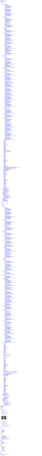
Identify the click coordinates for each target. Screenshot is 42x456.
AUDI (5, 8)
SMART (5, 185)
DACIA (5, 226)
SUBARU (5, 121)
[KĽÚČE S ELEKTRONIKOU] (4, 412)
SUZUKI (5, 146)
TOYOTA (5, 127)
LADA (4, 270)
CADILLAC (5, 172)
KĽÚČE (5, 150)
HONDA (5, 143)
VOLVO (5, 136)
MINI (5, 80)
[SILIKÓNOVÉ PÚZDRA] (4, 422)
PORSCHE (5, 100)
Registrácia (2, 442)
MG (4, 87)
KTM (4, 349)
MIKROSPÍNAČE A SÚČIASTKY (6, 188)
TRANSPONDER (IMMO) (8, 14)
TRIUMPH (5, 350)
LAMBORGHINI (6, 68)
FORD (5, 37)
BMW (4, 141)
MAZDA (5, 72)
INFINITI (5, 55)
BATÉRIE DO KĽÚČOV (5, 394)
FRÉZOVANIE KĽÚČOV (5, 198)
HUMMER (5, 44)
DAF (4, 230)
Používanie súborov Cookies (4, 437)
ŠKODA (5, 164)
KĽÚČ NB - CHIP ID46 (6, 397)
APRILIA (5, 344)
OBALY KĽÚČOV (7, 5)
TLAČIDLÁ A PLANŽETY (8, 7)
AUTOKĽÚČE (5, 4)
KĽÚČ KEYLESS (6, 191)
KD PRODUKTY (4, 395)
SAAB (5, 107)
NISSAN (5, 181)
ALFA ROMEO (5, 152)
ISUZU (4, 362)
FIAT (5, 33)
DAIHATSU (5, 28)
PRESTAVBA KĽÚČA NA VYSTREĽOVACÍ (10, 19)
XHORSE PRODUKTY (5, 398)
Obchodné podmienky (5, 199)
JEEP (5, 57)
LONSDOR (4, 193)
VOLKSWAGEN (5, 166)
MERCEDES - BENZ (6, 76)
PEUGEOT (5, 163)
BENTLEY (5, 16)
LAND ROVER (6, 64)
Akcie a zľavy (2, 429)
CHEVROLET (5, 161)
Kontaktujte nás (2, 0)
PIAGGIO (5, 148)
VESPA (5, 149)
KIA (5, 60)
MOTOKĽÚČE (5, 140)
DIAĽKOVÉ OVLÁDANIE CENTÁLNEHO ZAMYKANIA (10, 168)
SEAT (4, 184)
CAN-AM (5, 345)
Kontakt (2, 201)
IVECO (4, 157)
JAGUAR (5, 56)
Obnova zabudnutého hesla (4, 443)
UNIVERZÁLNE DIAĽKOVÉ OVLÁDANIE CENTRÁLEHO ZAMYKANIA (11, 167)
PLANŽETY (4, 194)
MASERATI (5, 75)
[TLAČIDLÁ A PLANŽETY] (4, 420)
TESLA (5, 131)
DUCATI (5, 142)
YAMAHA (5, 147)
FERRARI (5, 235)
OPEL (4, 162)
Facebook (2, 432)
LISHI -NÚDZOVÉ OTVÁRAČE (7, 195)
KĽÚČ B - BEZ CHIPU (6, 190)
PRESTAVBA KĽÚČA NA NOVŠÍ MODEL (9, 79)
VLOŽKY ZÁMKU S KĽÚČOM (8, 6)
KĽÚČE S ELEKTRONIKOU (8, 9)
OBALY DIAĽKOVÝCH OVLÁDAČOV (8, 169)
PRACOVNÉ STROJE (5, 353)
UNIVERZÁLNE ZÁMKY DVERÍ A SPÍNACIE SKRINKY (10, 371)
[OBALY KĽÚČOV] (3, 410)
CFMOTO (5, 346)
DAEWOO (5, 155)
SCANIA (5, 113)
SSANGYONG (5, 117)
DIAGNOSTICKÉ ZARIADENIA (7, 404)
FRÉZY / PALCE (5, 196)
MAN (4, 274)
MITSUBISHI (6, 83)
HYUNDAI (5, 361)
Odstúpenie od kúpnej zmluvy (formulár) (5, 438)
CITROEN (5, 17)
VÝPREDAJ (5, 342)
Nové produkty (2, 430)
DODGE (5, 29)
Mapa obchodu (2, 431)
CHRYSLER (6, 51)
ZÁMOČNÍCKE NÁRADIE (7, 197)
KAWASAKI (5, 145)
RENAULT (5, 370)
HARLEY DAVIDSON (6, 144)
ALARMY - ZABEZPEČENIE (6, 189)
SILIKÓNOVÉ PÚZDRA (7, 23)
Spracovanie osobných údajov (6, 200)
